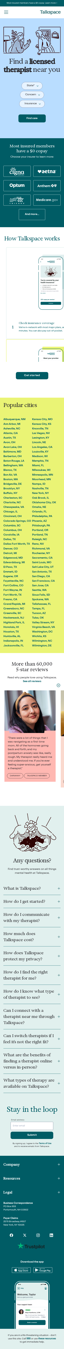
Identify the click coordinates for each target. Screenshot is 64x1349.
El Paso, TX (10, 567)
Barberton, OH (12, 456)
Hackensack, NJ (13, 618)
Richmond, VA (41, 549)
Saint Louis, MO (41, 562)
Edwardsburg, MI (14, 562)
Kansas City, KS (41, 424)
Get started (32, 375)
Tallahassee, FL (41, 604)
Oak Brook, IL (40, 498)
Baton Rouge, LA (13, 461)
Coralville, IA (11, 535)
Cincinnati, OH (12, 516)
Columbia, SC (11, 525)
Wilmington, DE (42, 646)
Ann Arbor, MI (11, 424)
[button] (6, 12)
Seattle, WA (39, 590)
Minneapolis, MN (42, 475)
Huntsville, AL (11, 636)
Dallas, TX (9, 539)
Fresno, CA (10, 599)
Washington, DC (42, 632)
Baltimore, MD (12, 452)
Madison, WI (40, 456)
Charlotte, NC (12, 502)
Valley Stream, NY (43, 622)
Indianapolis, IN (13, 641)
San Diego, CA (41, 576)
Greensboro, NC (13, 609)
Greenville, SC (12, 613)
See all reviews (32, 681)
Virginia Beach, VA (43, 627)
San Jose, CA (40, 585)
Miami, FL (38, 465)
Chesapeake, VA (13, 507)
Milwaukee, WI (41, 470)
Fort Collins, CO (13, 585)
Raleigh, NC (39, 539)
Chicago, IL (10, 512)
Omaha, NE (39, 507)
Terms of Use (45, 1144)
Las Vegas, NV (41, 433)
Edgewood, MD (13, 558)
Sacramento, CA (42, 558)
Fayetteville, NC (13, 581)
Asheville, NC (11, 429)
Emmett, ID (10, 572)
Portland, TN (40, 535)
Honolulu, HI (11, 627)
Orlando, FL (39, 512)
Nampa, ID (38, 484)
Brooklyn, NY (11, 488)
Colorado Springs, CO (17, 521)
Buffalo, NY (10, 493)
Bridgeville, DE (12, 484)
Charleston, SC (12, 498)
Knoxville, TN (40, 429)
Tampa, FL (38, 609)
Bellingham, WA (13, 465)
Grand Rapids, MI (14, 604)
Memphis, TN (40, 461)
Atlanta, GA (10, 433)
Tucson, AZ (39, 613)
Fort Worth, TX (12, 595)
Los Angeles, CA (42, 447)
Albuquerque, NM (14, 419)
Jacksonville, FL (13, 646)
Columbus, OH (12, 530)
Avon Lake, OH (12, 447)
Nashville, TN (40, 488)
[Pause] (58, 685)
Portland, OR (40, 530)
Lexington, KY (40, 438)
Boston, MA (10, 479)
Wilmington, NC (42, 641)
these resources (47, 1339)
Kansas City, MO (42, 419)
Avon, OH (9, 442)
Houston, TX (11, 632)
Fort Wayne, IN (12, 590)
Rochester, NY (41, 553)
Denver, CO (10, 549)
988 (28, 1339)
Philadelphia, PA (42, 516)
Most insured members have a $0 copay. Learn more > (32, 3)
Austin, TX (9, 438)
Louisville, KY (40, 452)
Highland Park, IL (14, 622)
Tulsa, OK (38, 618)
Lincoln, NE (39, 442)
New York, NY (40, 493)
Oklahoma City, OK (44, 502)
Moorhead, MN (41, 479)
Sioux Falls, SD (41, 595)
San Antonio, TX (42, 572)
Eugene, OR (10, 576)
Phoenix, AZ (39, 521)
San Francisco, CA (43, 581)
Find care (32, 118)
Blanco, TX (10, 470)
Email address (17, 1120)
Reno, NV (38, 544)
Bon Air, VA (10, 475)
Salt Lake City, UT (43, 567)
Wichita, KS (39, 636)
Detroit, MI (10, 553)
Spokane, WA (40, 599)
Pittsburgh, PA (41, 525)
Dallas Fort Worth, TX (16, 544)
